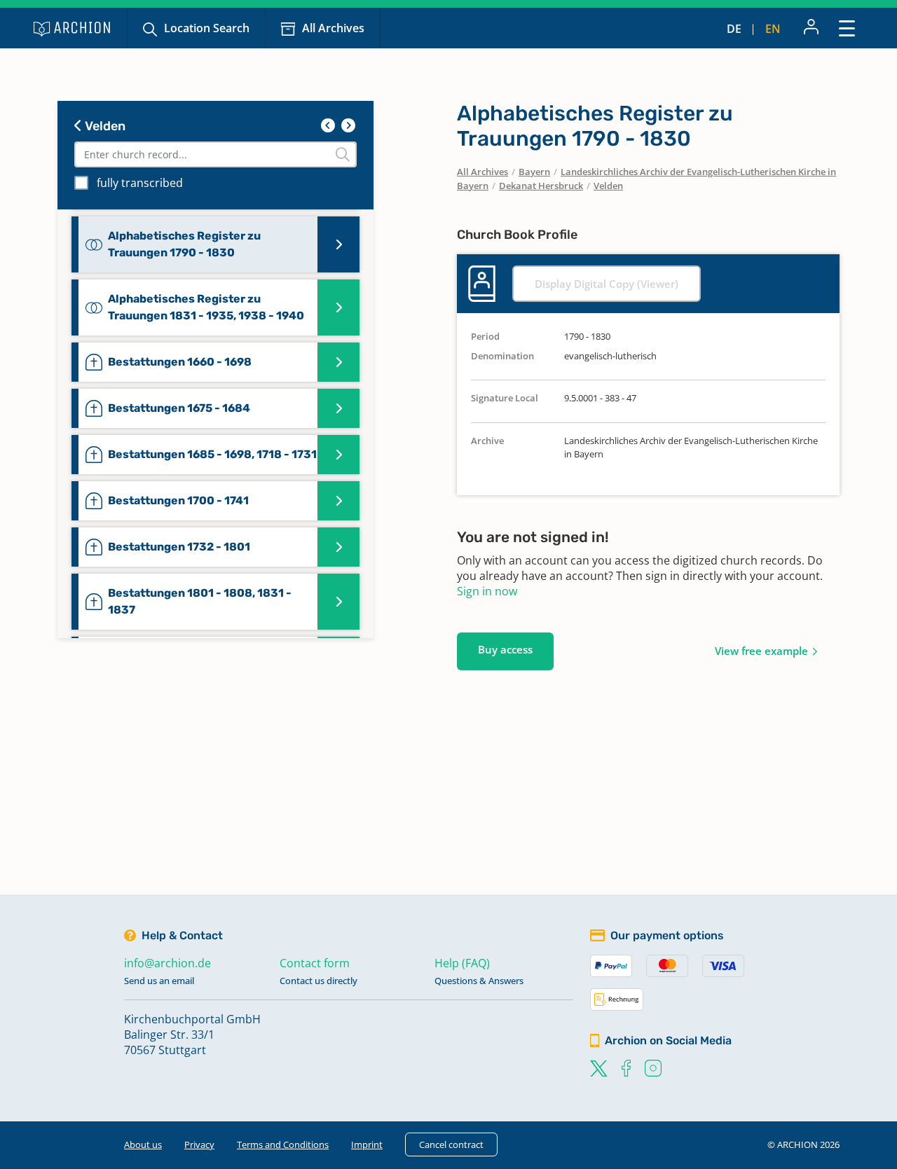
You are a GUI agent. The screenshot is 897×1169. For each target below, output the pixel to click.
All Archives (333, 28)
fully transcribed (140, 183)
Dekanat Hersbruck (541, 185)
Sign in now (487, 591)
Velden (103, 126)
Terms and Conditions (283, 1144)
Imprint (367, 1144)
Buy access (505, 649)
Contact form (315, 963)
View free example (761, 651)
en (773, 28)
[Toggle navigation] (846, 28)
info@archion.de (167, 963)
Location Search (206, 28)
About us (143, 1144)
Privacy (199, 1144)
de (734, 28)
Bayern (534, 171)
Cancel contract (451, 1144)
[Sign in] (811, 28)
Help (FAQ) (462, 963)
